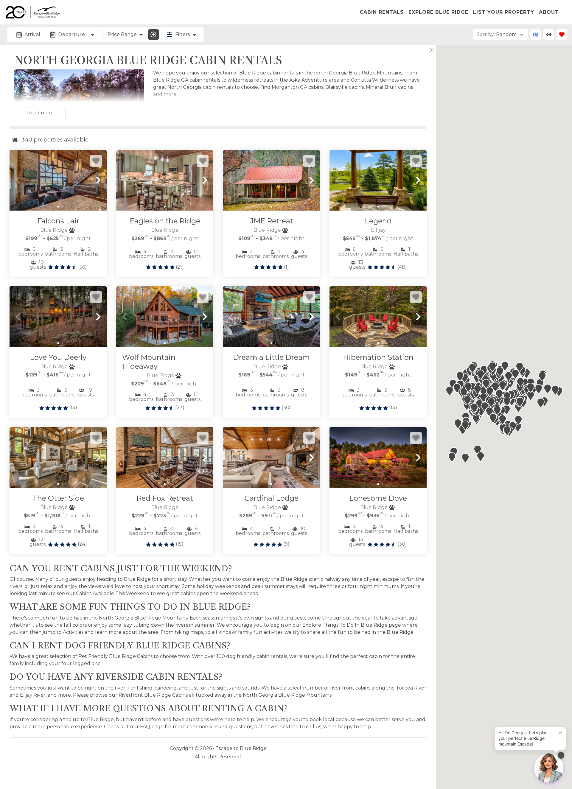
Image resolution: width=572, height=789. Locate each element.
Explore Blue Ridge (438, 12)
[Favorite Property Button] (96, 161)
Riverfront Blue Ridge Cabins (153, 695)
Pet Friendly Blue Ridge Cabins (115, 656)
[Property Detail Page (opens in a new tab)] (58, 180)
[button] (18, 180)
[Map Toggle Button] (535, 34)
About (549, 12)
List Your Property (503, 12)
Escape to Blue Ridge (241, 748)
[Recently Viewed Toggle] (548, 34)
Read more (40, 113)
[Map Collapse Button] (430, 50)
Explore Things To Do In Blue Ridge (345, 625)
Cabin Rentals (382, 12)
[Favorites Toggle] (562, 34)
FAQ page (152, 726)
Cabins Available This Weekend (113, 593)
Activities (73, 632)
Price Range (122, 34)
